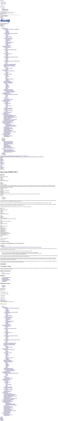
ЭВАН (7, 37)
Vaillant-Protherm (8, 321)
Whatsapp (4, 264)
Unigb (7, 95)
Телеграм (1, 264)
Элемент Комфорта (9, 36)
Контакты (3, 153)
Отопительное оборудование (6, 100)
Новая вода (7, 80)
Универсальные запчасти (10, 42)
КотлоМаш (7, 31)
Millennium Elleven (8, 124)
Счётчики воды (6, 413)
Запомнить (3, 18)
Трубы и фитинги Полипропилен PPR (10, 115)
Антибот (1, 16)
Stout (6, 96)
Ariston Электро (8, 40)
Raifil (6, 87)
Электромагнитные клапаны (8, 128)
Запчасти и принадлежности (8, 38)
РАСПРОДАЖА (8, 45)
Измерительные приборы (6, 134)
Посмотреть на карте (3, 300)
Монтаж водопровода (7, 145)
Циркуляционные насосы (8, 53)
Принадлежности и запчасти (8, 90)
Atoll (6, 71)
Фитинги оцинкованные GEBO (9, 116)
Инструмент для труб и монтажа (9, 120)
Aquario (7, 50)
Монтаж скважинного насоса (8, 141)
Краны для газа (6, 126)
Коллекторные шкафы (7, 400)
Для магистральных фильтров (10, 369)
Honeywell (7, 76)
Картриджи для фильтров (8, 361)
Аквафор (7, 72)
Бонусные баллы (4, 280)
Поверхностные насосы (7, 47)
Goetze (7, 74)
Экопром (7, 98)
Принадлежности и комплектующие (9, 65)
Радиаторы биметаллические (8, 110)
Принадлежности (6, 136)
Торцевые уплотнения (9, 68)
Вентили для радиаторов (8, 112)
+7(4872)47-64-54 (3, 2)
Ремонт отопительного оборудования (10, 151)
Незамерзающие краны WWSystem (11, 404)
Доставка (3, 139)
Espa (6, 48)
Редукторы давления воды (8, 127)
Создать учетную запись (6, 273)
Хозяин (7, 55)
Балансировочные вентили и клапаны (10, 131)
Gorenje (7, 44)
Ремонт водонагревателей (8, 149)
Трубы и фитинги (5, 113)
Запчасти (5, 66)
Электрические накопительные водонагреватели (11, 29)
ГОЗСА (7, 41)
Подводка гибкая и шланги (8, 396)
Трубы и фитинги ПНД (7, 114)
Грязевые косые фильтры (9, 78)
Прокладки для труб (7, 118)
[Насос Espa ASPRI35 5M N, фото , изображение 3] (36, 156)
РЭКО (7, 107)
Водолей (7, 57)
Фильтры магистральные (8, 352)
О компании (4, 154)
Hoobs (7, 330)
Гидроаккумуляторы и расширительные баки (11, 94)
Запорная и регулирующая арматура (7, 122)
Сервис (3, 148)
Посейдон (7, 86)
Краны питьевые (6, 92)
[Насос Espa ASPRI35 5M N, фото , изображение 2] (19, 156)
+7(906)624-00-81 (3, 3)
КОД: (1, 174)
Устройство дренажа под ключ (8, 143)
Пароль (1, 15)
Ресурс (7, 383)
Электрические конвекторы (8, 108)
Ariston (7, 35)
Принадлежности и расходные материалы (10, 119)
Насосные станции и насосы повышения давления (12, 339)
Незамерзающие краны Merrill (10, 125)
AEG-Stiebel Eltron (8, 317)
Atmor (7, 313)
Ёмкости (5, 97)
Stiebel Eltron (8, 34)
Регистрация (4, 13)
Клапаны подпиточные (7, 409)
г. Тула (1, 5)
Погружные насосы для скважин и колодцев (11, 335)
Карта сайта (4, 281)
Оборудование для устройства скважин (10, 64)
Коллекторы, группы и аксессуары (7, 121)
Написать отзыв (2, 239)
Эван (6, 106)
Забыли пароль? (5, 15)
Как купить (4, 286)
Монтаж (3, 140)
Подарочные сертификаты (6, 279)
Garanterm (7, 32)
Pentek (7, 84)
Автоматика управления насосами (9, 343)
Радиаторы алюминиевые (8, 387)
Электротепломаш (8, 105)
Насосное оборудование (6, 46)
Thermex (7, 309)
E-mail (1, 14)
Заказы (3, 8)
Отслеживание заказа (3, 12)
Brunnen (7, 75)
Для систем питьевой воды (10, 370)
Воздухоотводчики (7, 132)
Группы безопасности (7, 133)
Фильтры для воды (5, 348)
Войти (1, 13)
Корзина (1, 25)
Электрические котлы (7, 103)
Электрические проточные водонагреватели (11, 33)
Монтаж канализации (7, 146)
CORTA (7, 52)
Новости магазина (5, 278)
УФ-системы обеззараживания (8, 82)
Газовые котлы (6, 101)
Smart (6, 109)
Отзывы (3, 152)
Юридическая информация (6, 277)
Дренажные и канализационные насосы (10, 49)
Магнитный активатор (7, 81)
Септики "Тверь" (6, 378)
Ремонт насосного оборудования (9, 150)
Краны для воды (6, 123)
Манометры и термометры (8, 135)
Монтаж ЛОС (6, 144)
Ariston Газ (7, 39)
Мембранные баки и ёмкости (6, 93)
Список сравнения (5, 9)
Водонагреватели (5, 28)
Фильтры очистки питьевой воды (9, 70)
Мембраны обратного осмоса (8, 89)
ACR (6, 51)
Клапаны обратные (7, 129)
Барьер (7, 73)
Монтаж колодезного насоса (8, 142)
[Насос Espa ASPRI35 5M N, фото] (5, 156)
